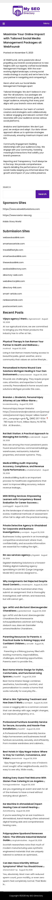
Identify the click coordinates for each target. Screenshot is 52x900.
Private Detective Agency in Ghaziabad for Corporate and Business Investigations (25, 529)
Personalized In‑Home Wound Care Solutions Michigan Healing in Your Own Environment (24, 371)
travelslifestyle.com (13, 249)
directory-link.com (12, 287)
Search (7, 187)
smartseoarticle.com (14, 243)
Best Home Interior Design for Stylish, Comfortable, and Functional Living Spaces (23, 673)
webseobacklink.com (13, 237)
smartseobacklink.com (14, 256)
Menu (46, 23)
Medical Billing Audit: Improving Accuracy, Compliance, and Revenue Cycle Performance (23, 466)
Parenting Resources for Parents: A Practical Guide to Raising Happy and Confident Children (24, 640)
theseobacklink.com (13, 262)
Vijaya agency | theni (14, 318)
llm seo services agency (16, 555)
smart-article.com (12, 293)
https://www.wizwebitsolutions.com (21, 209)
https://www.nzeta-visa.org (17, 215)
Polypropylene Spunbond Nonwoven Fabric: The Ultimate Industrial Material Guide (24, 837)
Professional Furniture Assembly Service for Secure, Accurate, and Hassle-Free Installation (25, 725)
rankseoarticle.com (13, 299)
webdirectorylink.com (14, 281)
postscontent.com (12, 306)
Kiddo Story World (12, 221)
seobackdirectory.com (14, 268)
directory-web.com (13, 274)
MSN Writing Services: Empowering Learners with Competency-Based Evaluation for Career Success (22, 499)
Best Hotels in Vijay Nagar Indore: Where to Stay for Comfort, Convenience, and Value (25, 755)
